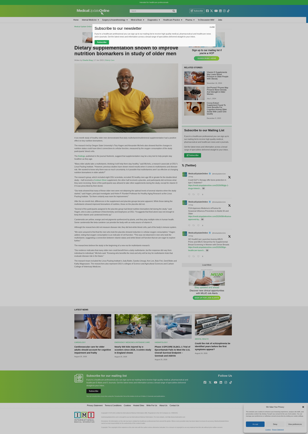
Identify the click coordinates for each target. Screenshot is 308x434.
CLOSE (212, 27)
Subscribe (101, 42)
